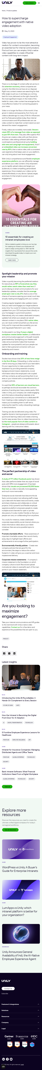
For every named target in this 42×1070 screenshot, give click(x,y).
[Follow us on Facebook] (7, 1059)
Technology (29, 722)
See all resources (10, 830)
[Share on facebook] (4, 653)
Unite (17, 705)
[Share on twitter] (9, 653)
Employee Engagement (10, 37)
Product (5, 638)
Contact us (15, 627)
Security (5, 761)
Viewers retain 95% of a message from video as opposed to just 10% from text (21, 132)
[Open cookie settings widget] (3, 1066)
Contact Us (8, 989)
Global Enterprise (18, 757)
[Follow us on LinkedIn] (3, 1059)
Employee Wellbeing (19, 740)
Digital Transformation (15, 722)
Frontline (6, 740)
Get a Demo (29, 3)
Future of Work (8, 705)
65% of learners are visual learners (25, 385)
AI (3, 722)
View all (7, 787)
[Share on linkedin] (14, 653)
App (30, 740)
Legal (22, 1064)
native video (33, 320)
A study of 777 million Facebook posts (16, 479)
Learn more (12, 260)
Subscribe (5, 993)
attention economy (12, 86)
